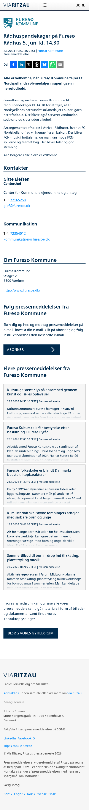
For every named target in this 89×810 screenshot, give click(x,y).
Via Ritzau (74, 693)
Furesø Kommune (50, 50)
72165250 (18, 200)
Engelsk (19, 794)
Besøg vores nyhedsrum (31, 633)
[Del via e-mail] (60, 65)
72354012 (18, 233)
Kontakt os (11, 693)
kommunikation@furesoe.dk (26, 239)
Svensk (42, 794)
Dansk (7, 794)
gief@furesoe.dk (16, 206)
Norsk (31, 794)
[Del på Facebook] (13, 65)
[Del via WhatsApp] (52, 65)
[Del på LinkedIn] (21, 65)
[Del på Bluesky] (44, 65)
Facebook (25, 738)
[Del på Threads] (36, 65)
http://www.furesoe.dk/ (21, 290)
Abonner (15, 350)
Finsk (52, 794)
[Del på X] (28, 65)
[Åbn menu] (45, 5)
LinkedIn (9, 738)
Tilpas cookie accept (17, 745)
